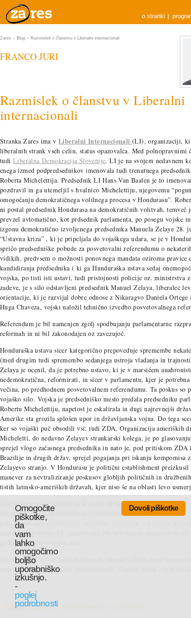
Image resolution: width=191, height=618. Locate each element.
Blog (21, 38)
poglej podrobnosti (36, 599)
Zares (29, 12)
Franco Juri (29, 56)
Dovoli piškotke (153, 508)
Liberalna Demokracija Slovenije (59, 160)
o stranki (153, 16)
